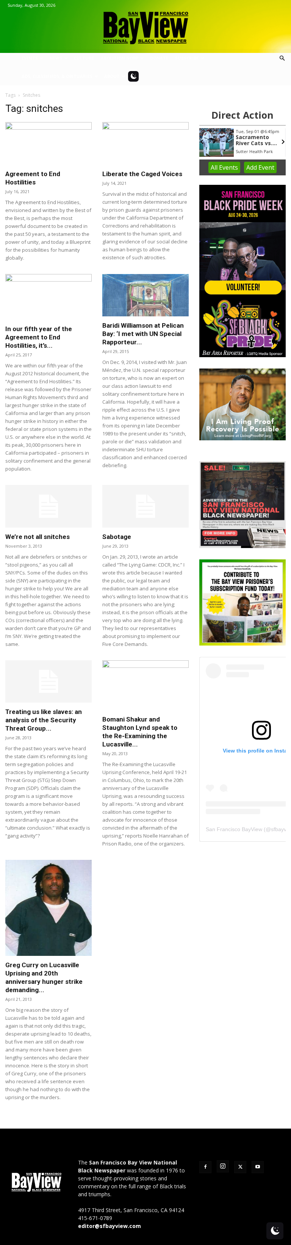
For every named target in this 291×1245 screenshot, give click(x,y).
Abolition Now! (119, 58)
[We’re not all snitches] (48, 506)
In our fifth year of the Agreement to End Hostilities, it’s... (38, 337)
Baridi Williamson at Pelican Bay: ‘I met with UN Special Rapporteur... (143, 334)
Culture (84, 58)
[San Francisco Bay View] (145, 25)
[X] (240, 1167)
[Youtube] (258, 1167)
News (56, 58)
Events (30, 58)
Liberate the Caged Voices (142, 174)
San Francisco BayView (234, 829)
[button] (282, 58)
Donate (159, 58)
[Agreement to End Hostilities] (48, 143)
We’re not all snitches (37, 536)
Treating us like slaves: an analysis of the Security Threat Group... (43, 720)
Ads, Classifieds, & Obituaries (57, 76)
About (112, 76)
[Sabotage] (145, 506)
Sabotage (116, 536)
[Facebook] (205, 1167)
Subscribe (187, 58)
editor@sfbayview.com (109, 1226)
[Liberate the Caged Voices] (145, 143)
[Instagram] (223, 1166)
